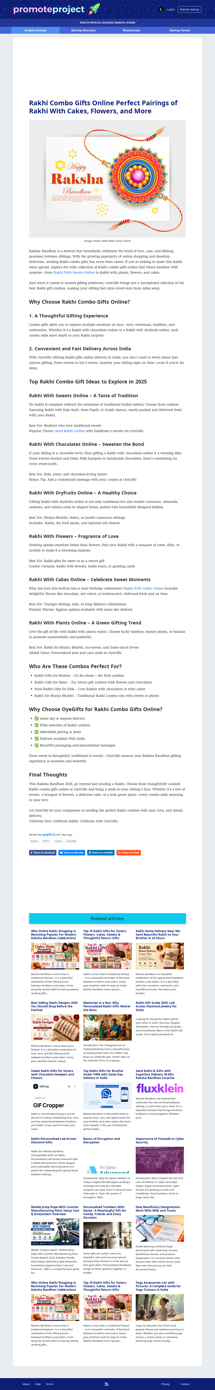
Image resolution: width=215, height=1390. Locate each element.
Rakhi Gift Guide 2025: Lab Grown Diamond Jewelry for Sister (156, 1006)
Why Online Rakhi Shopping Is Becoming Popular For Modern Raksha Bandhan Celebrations (53, 934)
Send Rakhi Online (70, 431)
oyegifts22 (49, 834)
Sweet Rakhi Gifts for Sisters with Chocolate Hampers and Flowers (52, 1074)
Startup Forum (179, 30)
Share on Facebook (44, 852)
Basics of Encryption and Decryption (101, 1140)
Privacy (165, 1384)
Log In (171, 9)
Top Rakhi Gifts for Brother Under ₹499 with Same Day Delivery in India (103, 1074)
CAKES (58, 841)
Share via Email (130, 852)
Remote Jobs (131, 30)
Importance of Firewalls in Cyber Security (160, 1140)
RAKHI (34, 841)
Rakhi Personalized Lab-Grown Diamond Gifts (53, 1140)
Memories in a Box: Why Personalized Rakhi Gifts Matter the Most (107, 1006)
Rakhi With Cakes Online (143, 588)
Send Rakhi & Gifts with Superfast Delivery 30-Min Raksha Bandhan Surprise (155, 1074)
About (26, 1384)
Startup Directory (83, 30)
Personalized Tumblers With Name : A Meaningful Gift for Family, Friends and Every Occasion (104, 1212)
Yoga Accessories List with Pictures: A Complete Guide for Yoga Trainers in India (158, 1286)
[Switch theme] (161, 9)
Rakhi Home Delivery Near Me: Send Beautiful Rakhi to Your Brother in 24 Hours (158, 934)
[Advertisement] (107, 70)
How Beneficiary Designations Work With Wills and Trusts (158, 1208)
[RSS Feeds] (106, 1384)
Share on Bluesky (73, 852)
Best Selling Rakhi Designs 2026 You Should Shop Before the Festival (54, 1006)
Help (38, 1384)
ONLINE (71, 841)
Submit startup (189, 9)
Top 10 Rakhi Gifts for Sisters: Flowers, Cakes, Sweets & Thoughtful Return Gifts (105, 934)
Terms (49, 1384)
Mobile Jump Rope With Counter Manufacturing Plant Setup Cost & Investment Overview (55, 1210)
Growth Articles (35, 30)
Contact (185, 1384)
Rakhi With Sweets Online (74, 272)
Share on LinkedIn (102, 852)
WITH (46, 841)
